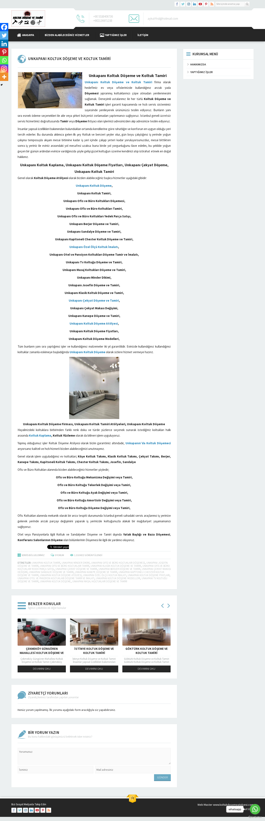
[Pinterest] (4, 52)
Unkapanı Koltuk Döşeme (55, 581)
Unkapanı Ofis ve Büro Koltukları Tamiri (64, 566)
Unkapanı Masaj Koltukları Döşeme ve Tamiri (99, 581)
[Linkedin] (4, 44)
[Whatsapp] (4, 60)
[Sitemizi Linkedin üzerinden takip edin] (194, 4)
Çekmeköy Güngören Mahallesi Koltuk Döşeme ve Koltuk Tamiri (42, 653)
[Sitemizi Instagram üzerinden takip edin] (188, 4)
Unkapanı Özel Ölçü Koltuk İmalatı (104, 575)
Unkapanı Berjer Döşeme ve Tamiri (119, 569)
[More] (4, 77)
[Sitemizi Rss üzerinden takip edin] (211, 4)
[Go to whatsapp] (255, 809)
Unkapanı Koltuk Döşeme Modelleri (118, 578)
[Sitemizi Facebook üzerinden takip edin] (177, 4)
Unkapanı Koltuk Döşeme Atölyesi (61, 575)
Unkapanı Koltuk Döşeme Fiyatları (149, 575)
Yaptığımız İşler (116, 35)
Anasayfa (28, 35)
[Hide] (1, 85)
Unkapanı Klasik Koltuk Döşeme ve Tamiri (116, 566)
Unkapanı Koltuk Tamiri (46, 563)
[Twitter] (4, 35)
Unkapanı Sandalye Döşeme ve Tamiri (51, 572)
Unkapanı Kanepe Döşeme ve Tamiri (96, 572)
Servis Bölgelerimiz (33, 555)
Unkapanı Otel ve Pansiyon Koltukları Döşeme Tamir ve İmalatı (56, 578)
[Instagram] (4, 68)
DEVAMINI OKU (42, 669)
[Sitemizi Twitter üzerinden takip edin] (182, 4)
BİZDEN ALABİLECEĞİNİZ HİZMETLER (67, 35)
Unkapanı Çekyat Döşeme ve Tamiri (76, 569)
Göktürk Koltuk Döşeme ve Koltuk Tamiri (146, 651)
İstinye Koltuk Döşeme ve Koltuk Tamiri (94, 651)
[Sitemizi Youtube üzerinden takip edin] (200, 4)
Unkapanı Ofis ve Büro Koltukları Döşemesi (118, 563)
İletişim (142, 35)
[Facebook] (4, 27)
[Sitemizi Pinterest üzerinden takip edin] (206, 4)
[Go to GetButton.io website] (255, 817)
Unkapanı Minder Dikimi (76, 563)
